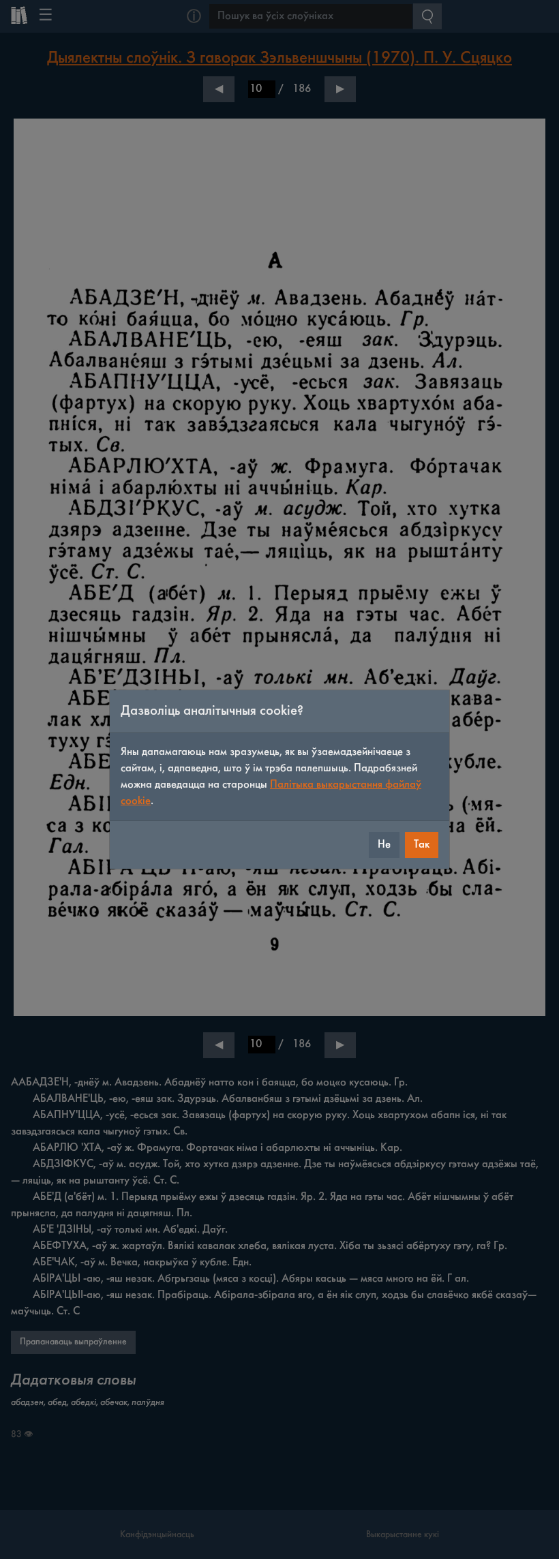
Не (384, 844)
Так (421, 844)
